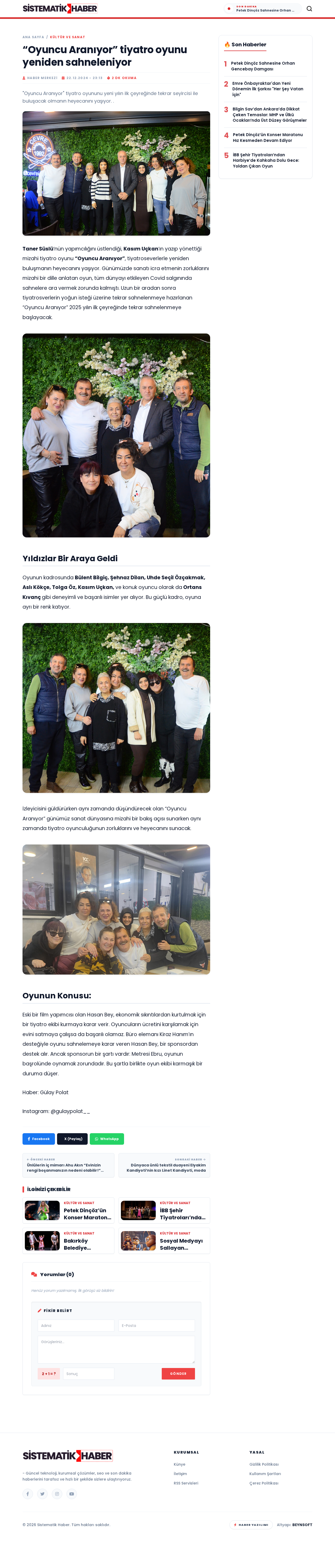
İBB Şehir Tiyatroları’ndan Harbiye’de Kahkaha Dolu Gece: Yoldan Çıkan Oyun (266, 160)
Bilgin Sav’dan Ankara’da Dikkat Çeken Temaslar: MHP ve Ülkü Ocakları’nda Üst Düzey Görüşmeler (270, 114)
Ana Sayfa (33, 37)
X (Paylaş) (73, 1139)
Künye (179, 1464)
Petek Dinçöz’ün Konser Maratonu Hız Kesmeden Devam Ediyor (268, 137)
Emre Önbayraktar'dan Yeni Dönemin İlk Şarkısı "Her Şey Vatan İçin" (267, 89)
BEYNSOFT (302, 1524)
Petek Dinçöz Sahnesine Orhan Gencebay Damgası (263, 66)
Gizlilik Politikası (264, 1464)
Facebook (41, 1139)
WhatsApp (109, 1139)
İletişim (180, 1473)
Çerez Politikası (263, 1483)
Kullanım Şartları (265, 1473)
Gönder (178, 1373)
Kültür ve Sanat (67, 37)
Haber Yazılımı (253, 1525)
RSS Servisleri (186, 1483)
